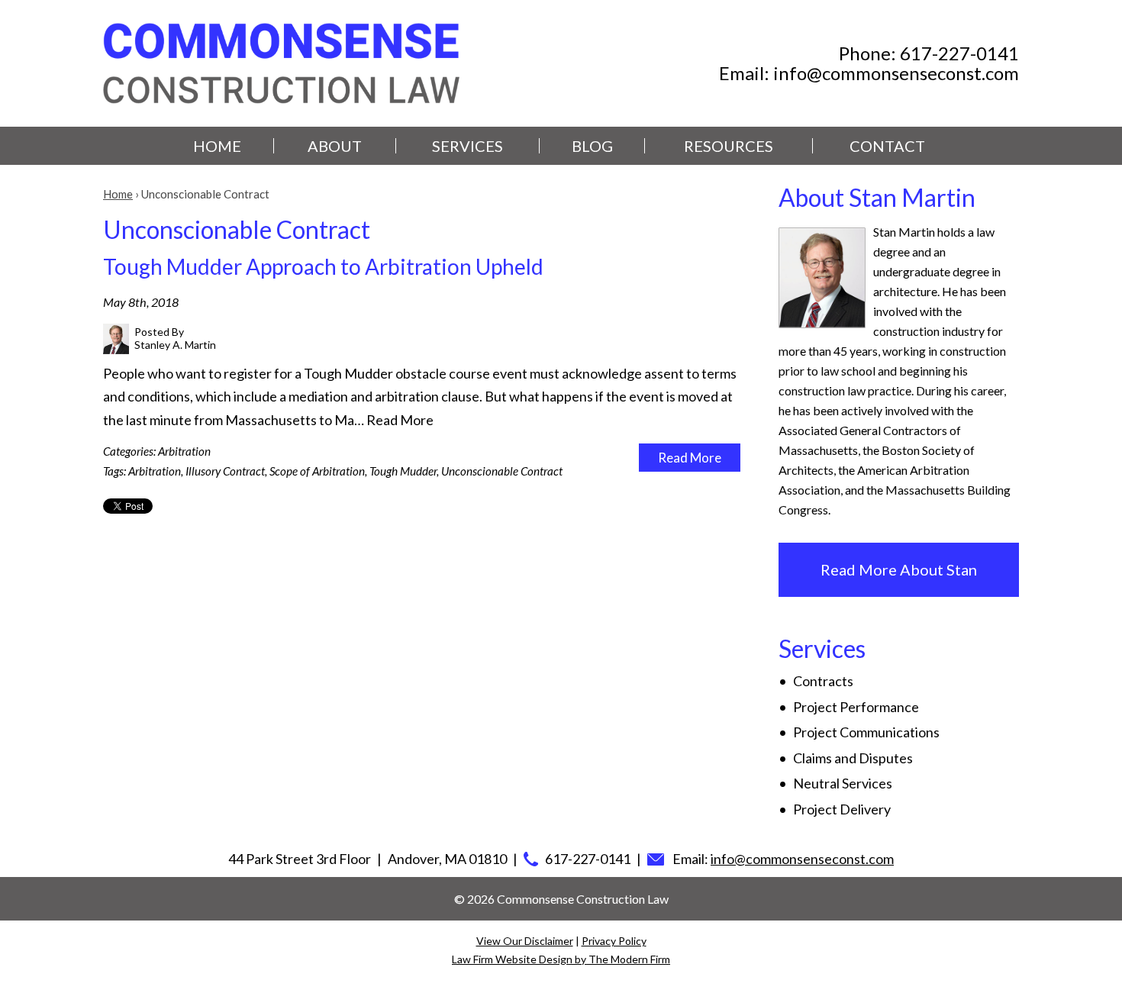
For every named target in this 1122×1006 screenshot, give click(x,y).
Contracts (823, 680)
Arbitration (184, 451)
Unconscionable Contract (502, 471)
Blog (592, 145)
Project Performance (856, 706)
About (335, 145)
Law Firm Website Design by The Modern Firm (561, 959)
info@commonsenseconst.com (896, 73)
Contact (887, 145)
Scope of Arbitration (317, 471)
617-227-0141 (959, 53)
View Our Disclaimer (524, 940)
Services (467, 145)
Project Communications (866, 732)
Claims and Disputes (853, 758)
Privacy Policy (614, 940)
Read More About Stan (899, 569)
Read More (400, 419)
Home (217, 145)
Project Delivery (842, 809)
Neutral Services (842, 783)
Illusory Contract (225, 471)
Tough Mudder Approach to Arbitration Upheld (323, 266)
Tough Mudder (403, 471)
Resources (728, 145)
